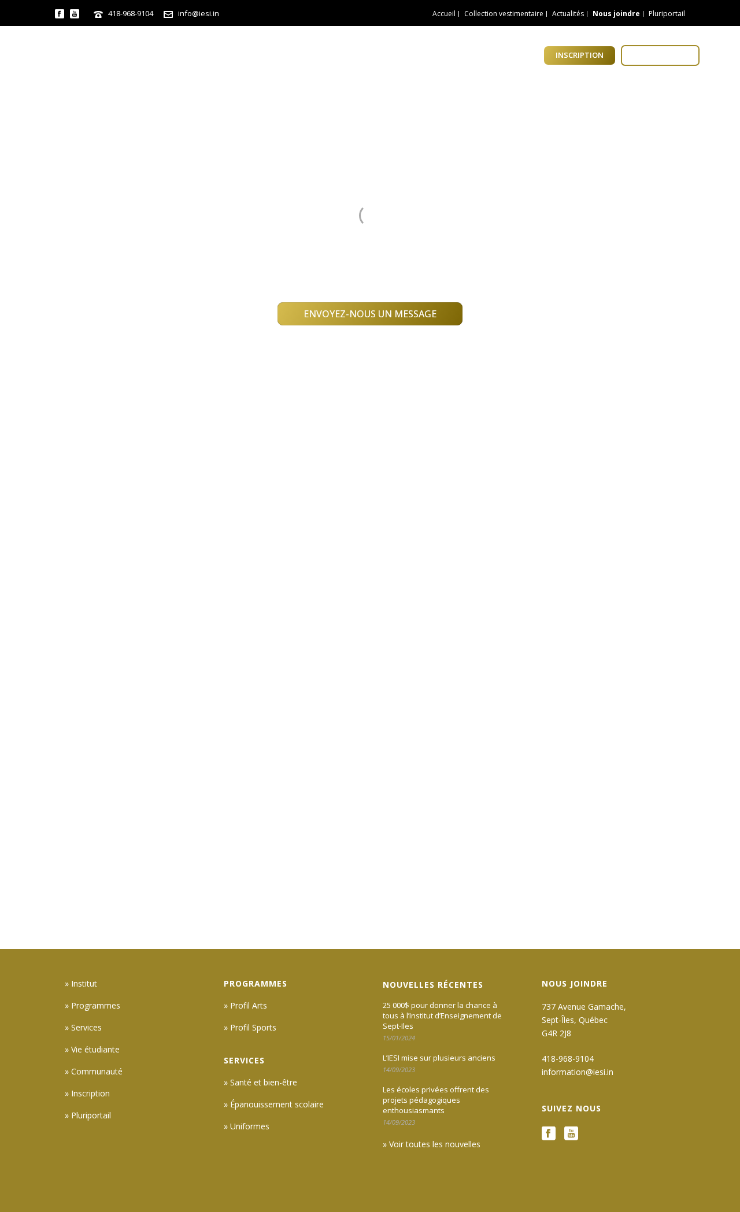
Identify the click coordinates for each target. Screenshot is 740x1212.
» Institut (81, 983)
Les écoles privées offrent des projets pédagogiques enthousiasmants (436, 1099)
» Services (83, 1027)
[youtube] (571, 1133)
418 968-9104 (291, 233)
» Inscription (87, 1093)
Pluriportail (660, 55)
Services (358, 55)
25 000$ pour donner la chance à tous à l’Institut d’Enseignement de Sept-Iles (442, 1015)
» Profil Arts (245, 1005)
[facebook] (549, 1133)
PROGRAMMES (255, 983)
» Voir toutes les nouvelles (431, 1144)
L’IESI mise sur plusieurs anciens (439, 1057)
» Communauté (94, 1071)
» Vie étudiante (92, 1049)
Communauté (504, 55)
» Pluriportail (88, 1115)
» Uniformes (246, 1126)
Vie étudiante (425, 55)
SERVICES (244, 1060)
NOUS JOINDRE (575, 983)
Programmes (291, 55)
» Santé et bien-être (260, 1082)
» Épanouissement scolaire (274, 1104)
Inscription (580, 55)
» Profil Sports (250, 1027)
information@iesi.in (450, 233)
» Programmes (92, 1005)
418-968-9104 (130, 13)
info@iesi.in (198, 13)
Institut (223, 55)
